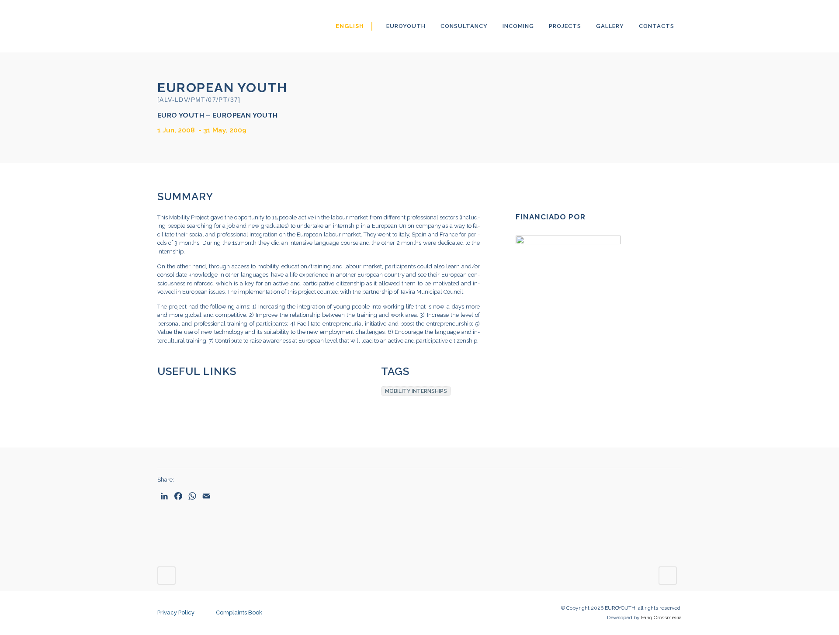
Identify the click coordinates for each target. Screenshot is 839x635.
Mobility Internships (416, 391)
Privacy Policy (175, 612)
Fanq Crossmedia (661, 617)
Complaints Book (239, 612)
